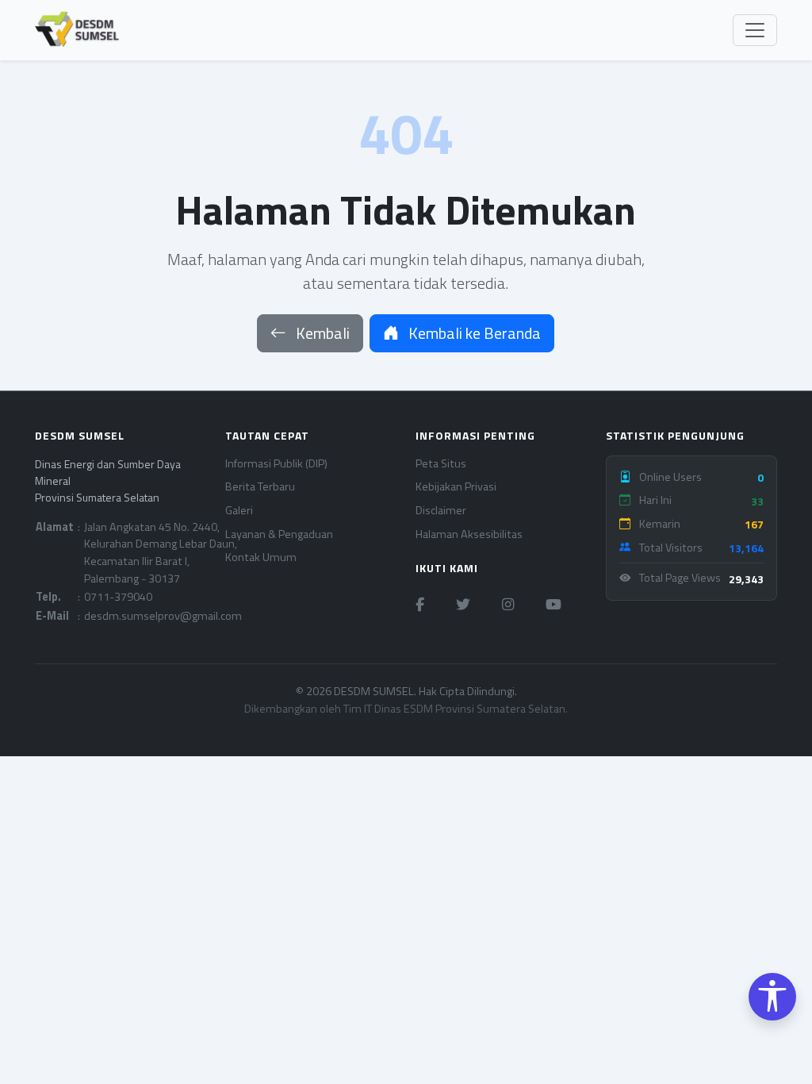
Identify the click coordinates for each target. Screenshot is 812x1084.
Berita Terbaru (260, 487)
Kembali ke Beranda (473, 333)
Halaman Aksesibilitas (469, 534)
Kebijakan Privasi (456, 487)
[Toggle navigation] (755, 30)
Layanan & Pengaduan (279, 534)
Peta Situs (441, 464)
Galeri (239, 510)
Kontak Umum (261, 557)
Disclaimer (441, 510)
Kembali (321, 333)
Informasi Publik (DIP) (276, 464)
